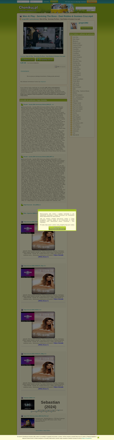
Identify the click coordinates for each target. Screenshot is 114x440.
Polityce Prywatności (87, 438)
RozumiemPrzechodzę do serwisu (57, 228)
